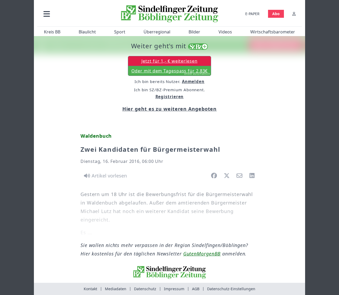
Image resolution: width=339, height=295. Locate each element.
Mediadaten (115, 288)
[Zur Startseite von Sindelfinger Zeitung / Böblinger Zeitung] (169, 13)
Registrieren (169, 96)
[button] (74, 13)
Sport (119, 32)
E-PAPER (252, 13)
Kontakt (90, 288)
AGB (195, 288)
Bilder (194, 32)
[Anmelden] (294, 13)
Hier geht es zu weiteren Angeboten (169, 109)
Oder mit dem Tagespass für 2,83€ (171, 72)
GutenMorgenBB (202, 253)
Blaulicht (87, 32)
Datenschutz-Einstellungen (231, 288)
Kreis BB (52, 32)
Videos (225, 32)
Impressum (174, 288)
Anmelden (193, 81)
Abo (276, 13)
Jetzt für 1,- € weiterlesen (169, 61)
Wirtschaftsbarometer (272, 32)
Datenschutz (145, 288)
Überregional (157, 32)
